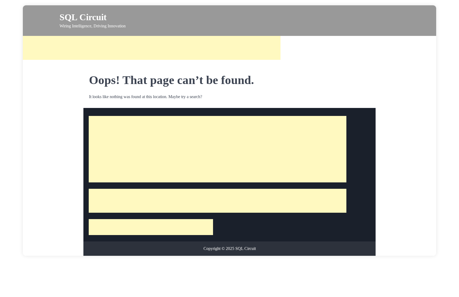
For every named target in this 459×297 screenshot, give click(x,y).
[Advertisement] (151, 48)
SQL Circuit (83, 17)
